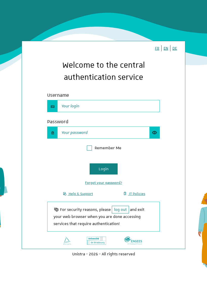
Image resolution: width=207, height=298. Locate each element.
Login (104, 168)
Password (57, 122)
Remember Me (108, 148)
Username (58, 95)
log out (120, 209)
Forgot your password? (103, 182)
